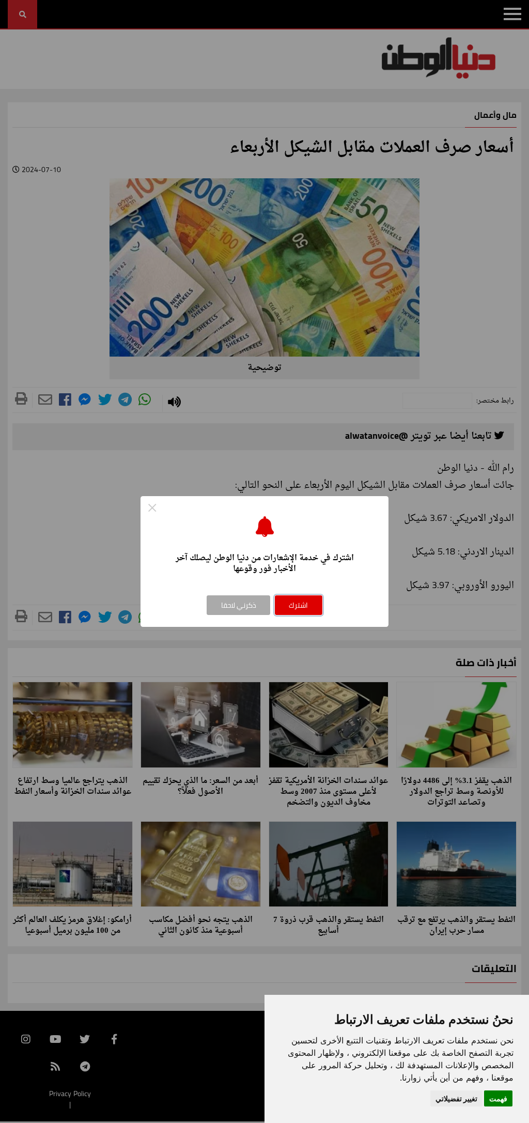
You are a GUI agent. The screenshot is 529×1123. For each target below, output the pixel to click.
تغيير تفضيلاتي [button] (456, 1098)
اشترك (298, 605)
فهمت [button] (498, 1098)
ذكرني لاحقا (238, 605)
